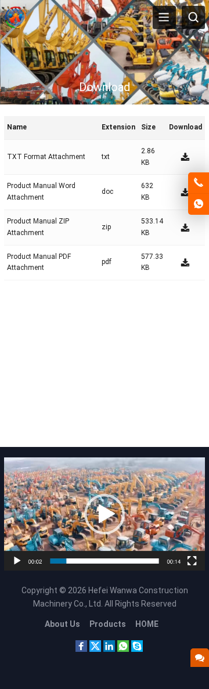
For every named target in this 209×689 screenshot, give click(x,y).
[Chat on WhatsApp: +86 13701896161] (198, 204)
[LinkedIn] (109, 649)
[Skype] (137, 649)
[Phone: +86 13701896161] (198, 182)
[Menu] (164, 17)
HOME (146, 624)
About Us (62, 624)
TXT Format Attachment (46, 157)
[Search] (193, 17)
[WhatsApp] (123, 649)
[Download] (185, 156)
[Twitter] (95, 649)
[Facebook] (81, 649)
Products (107, 624)
